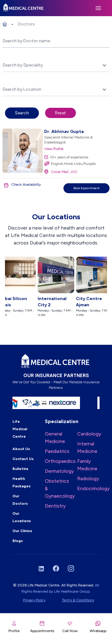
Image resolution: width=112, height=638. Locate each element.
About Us (21, 449)
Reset (60, 113)
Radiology (88, 478)
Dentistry (55, 506)
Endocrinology (93, 488)
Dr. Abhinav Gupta (64, 131)
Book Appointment (86, 188)
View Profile (53, 149)
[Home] (4, 24)
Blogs (17, 541)
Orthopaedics (60, 461)
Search (22, 113)
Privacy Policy (34, 600)
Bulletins (20, 469)
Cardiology (89, 434)
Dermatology (59, 471)
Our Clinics (22, 531)
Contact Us (23, 459)
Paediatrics (57, 451)
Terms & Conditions (78, 600)
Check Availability (26, 184)
